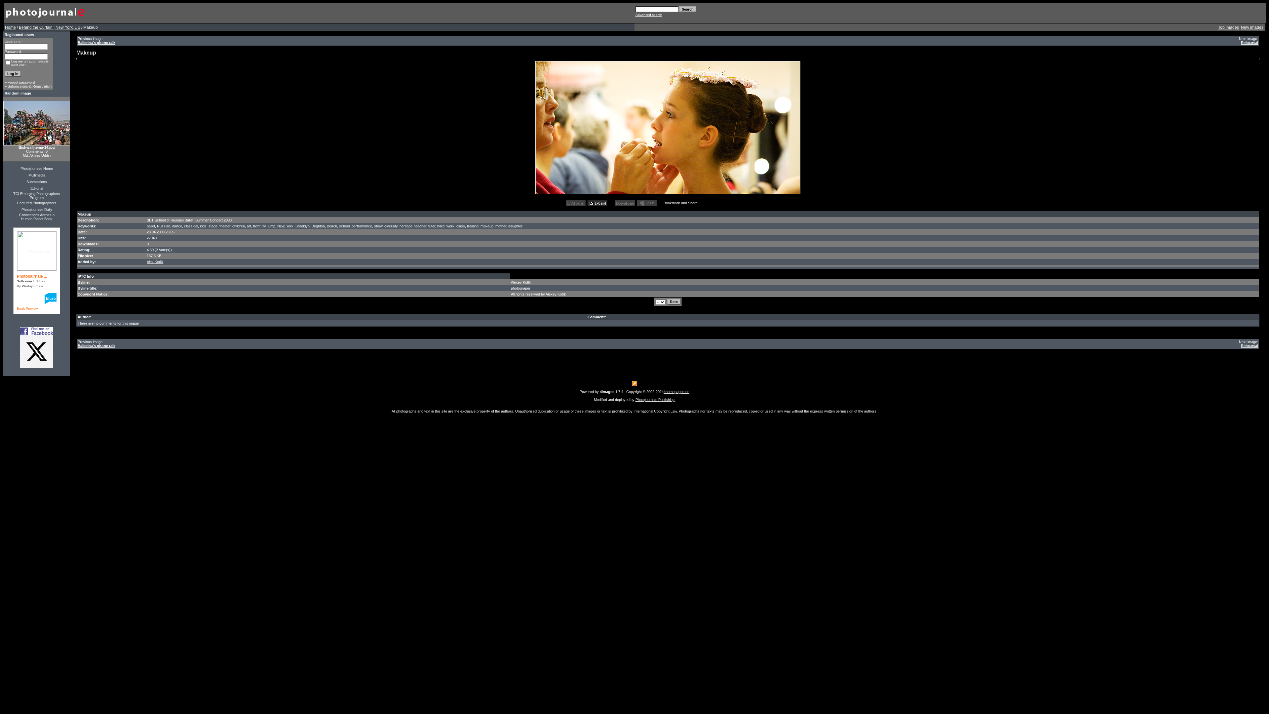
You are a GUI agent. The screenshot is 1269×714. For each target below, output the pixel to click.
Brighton (318, 226)
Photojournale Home (36, 169)
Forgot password (21, 82)
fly (264, 226)
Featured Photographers (37, 203)
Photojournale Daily (36, 210)
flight (256, 226)
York (289, 226)
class (460, 226)
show (378, 226)
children (238, 226)
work (450, 226)
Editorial (36, 188)
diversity (391, 226)
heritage (406, 226)
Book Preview (27, 308)
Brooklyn (302, 226)
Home (10, 27)
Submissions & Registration (30, 86)
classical (191, 226)
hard (440, 226)
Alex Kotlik (155, 262)
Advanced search (648, 15)
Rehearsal (1249, 43)
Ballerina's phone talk (96, 43)
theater (224, 226)
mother (500, 226)
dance (177, 226)
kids (203, 226)
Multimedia (36, 175)
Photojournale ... (32, 276)
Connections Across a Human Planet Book (37, 217)
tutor (431, 226)
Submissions (36, 182)
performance (362, 226)
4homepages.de (676, 392)
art (249, 226)
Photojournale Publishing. (655, 400)
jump (271, 226)
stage (213, 226)
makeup (487, 226)
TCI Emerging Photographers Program (36, 196)
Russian (163, 226)
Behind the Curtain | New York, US (49, 27)
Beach (332, 226)
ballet (151, 226)
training (473, 226)
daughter (515, 226)
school (344, 226)
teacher (420, 226)
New (280, 226)
